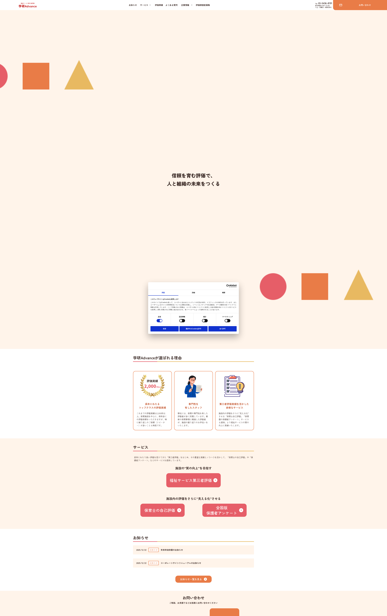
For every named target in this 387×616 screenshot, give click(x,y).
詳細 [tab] (193, 292)
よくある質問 (171, 5)
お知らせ (133, 5)
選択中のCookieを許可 (193, 329)
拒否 (164, 329)
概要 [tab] (223, 292)
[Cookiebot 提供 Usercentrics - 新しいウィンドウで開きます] (228, 285)
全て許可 (223, 329)
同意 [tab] (163, 292)
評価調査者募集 (203, 5)
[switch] (182, 320)
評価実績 (159, 5)
